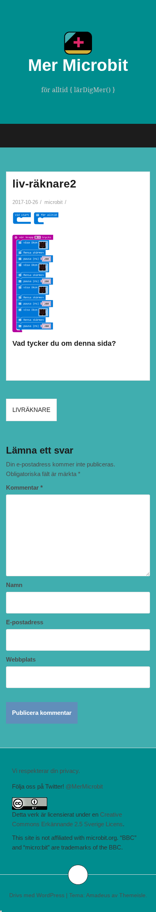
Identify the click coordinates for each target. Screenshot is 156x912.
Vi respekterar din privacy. (46, 770)
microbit (53, 202)
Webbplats (21, 659)
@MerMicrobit (84, 786)
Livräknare (31, 409)
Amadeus (98, 895)
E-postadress (24, 622)
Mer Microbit (78, 65)
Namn (14, 584)
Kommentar (24, 487)
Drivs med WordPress (36, 895)
